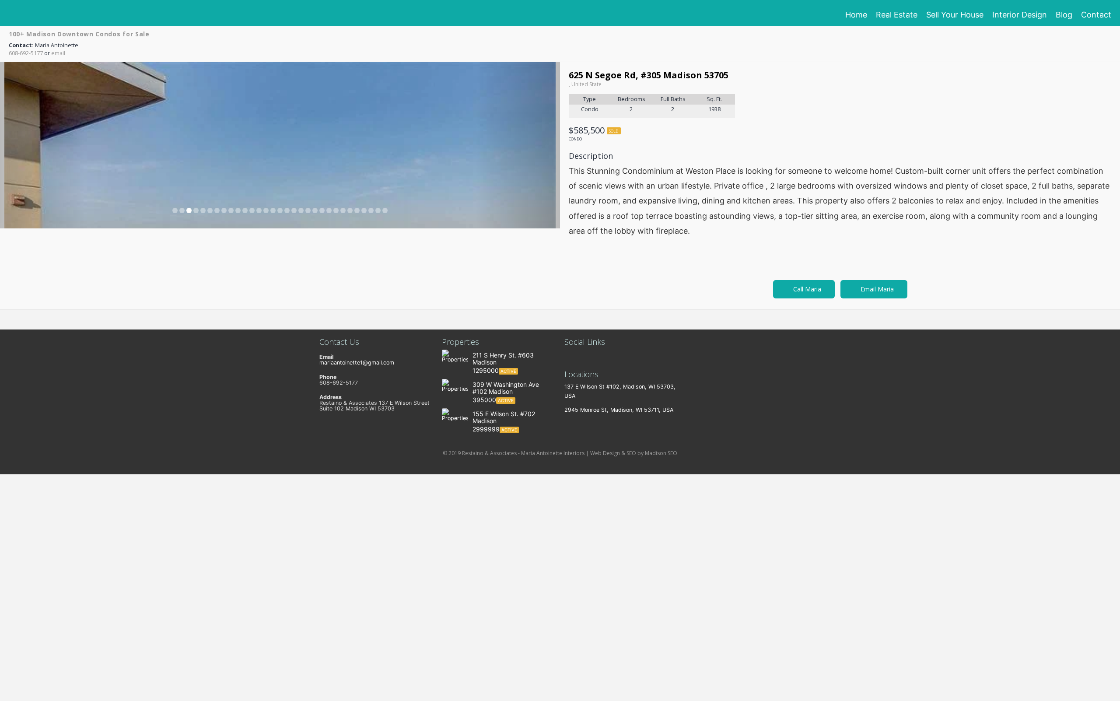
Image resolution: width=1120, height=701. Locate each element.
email (58, 53)
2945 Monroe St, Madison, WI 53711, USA (618, 410)
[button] (42, 145)
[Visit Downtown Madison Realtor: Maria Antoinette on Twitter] (581, 357)
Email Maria (876, 289)
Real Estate (896, 14)
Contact (1096, 14)
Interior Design (1019, 14)
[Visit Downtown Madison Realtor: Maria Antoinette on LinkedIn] (568, 357)
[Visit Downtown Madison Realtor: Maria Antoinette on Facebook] (593, 357)
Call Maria (806, 289)
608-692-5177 (26, 53)
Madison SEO (661, 453)
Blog (1064, 14)
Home (856, 14)
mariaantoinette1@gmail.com (356, 362)
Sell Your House (955, 14)
